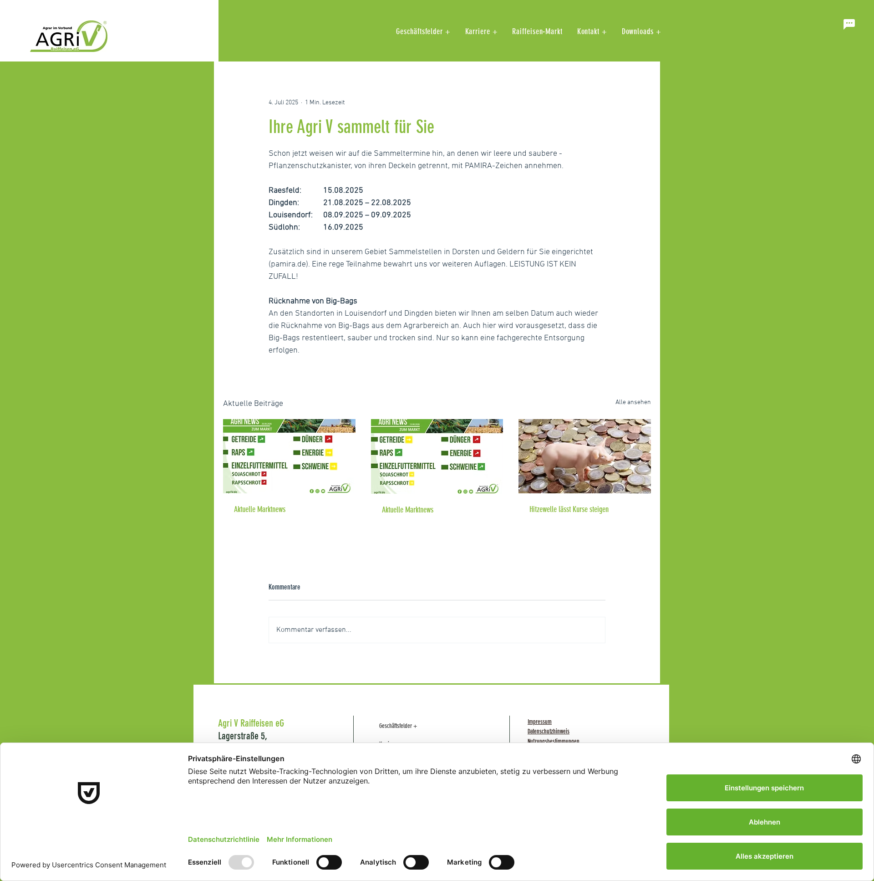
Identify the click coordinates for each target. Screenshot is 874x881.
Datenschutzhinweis (548, 731)
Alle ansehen (633, 402)
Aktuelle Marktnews (259, 509)
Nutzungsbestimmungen (553, 741)
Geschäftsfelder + (398, 726)
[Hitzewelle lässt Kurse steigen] (584, 456)
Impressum (540, 722)
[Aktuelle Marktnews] (289, 456)
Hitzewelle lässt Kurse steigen (569, 509)
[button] (849, 24)
